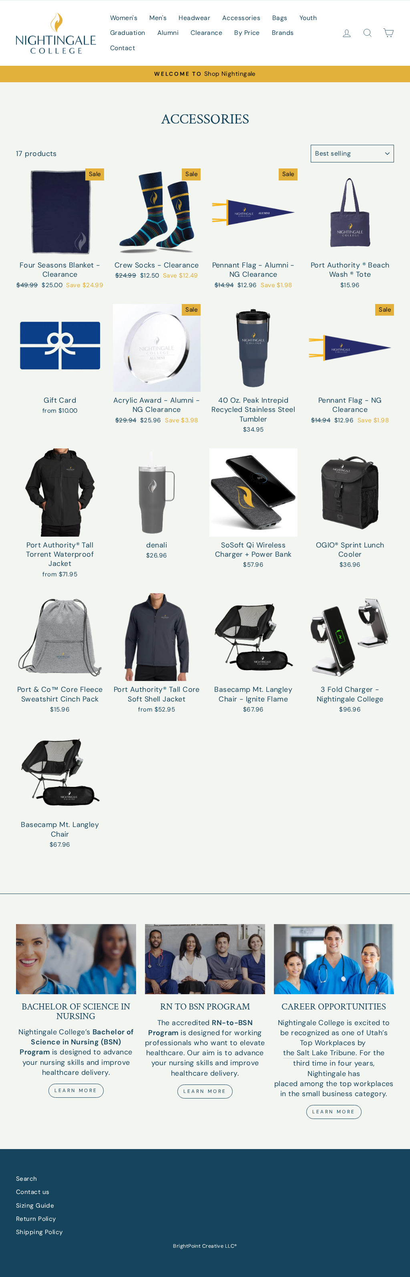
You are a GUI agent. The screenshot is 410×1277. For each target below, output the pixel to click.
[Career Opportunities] (334, 959)
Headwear (194, 18)
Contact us (33, 1192)
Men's (158, 18)
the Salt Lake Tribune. (320, 1053)
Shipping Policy (39, 1232)
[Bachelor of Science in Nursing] (76, 959)
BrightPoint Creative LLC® (205, 1246)
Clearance (206, 32)
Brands (283, 32)
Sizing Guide (35, 1206)
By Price (247, 32)
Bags (279, 18)
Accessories (241, 18)
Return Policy (36, 1219)
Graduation (127, 32)
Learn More (76, 1090)
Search (26, 1179)
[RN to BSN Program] (205, 959)
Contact (122, 48)
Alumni (168, 32)
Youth (308, 18)
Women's (123, 18)
